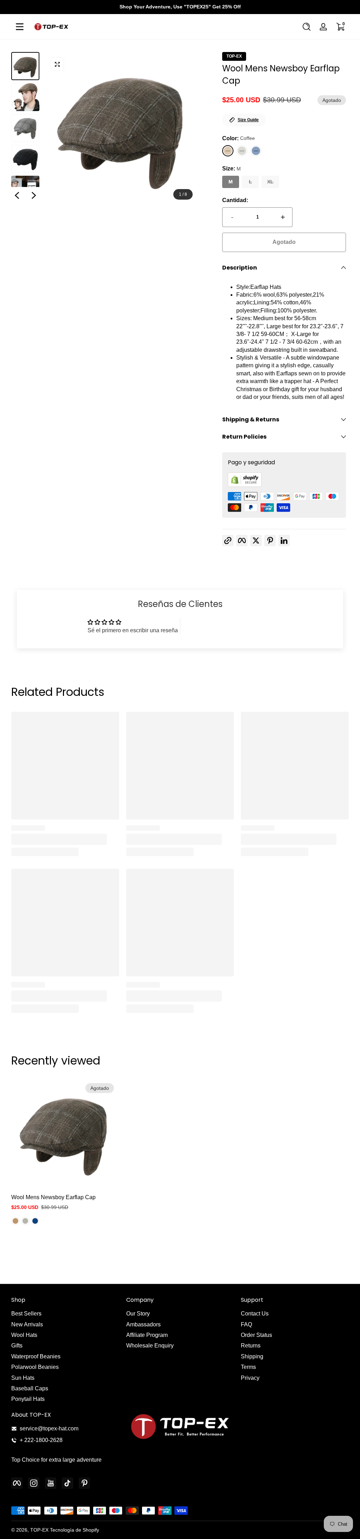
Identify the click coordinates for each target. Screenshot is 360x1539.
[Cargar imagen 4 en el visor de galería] (25, 159)
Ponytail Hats (28, 1399)
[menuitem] (65, 1314)
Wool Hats (24, 1335)
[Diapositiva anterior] (16, 195)
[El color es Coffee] (15, 1221)
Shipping (252, 1356)
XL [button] (270, 182)
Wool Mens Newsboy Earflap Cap (53, 1197)
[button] (306, 26)
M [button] (231, 182)
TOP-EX (234, 56)
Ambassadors (143, 1324)
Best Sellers (26, 1314)
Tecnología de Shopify (74, 1530)
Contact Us (255, 1314)
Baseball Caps (29, 1388)
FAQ (246, 1324)
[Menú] (19, 26)
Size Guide (248, 119)
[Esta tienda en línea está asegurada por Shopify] (245, 485)
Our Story (138, 1314)
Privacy (250, 1378)
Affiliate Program (147, 1335)
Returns (251, 1346)
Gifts (16, 1346)
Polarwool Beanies (35, 1367)
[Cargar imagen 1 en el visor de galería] (25, 66)
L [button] (250, 182)
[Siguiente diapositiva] (33, 195)
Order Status (256, 1335)
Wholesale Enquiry (150, 1346)
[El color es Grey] (25, 1221)
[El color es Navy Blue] (35, 1221)
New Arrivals (27, 1324)
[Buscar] (306, 26)
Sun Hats (22, 1378)
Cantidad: (235, 200)
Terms (248, 1367)
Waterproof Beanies (35, 1356)
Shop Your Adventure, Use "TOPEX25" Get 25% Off (180, 6)
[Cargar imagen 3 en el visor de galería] (25, 128)
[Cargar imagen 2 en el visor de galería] (25, 97)
